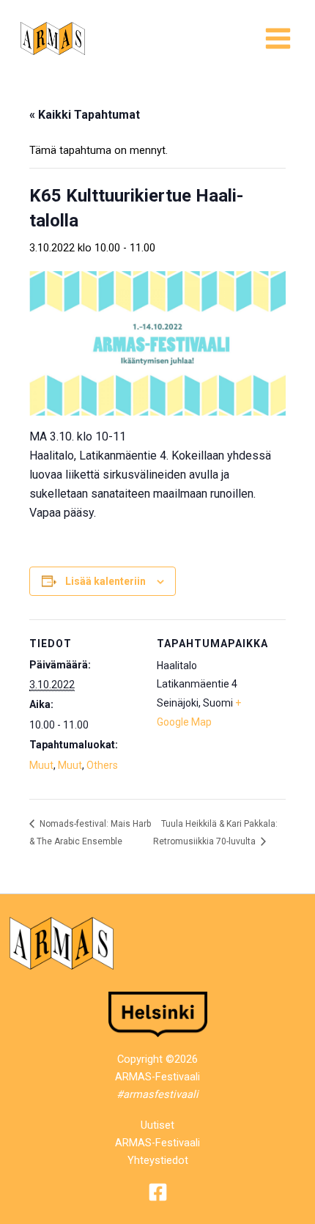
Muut (41, 765)
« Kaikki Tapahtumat (84, 115)
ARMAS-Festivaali (157, 1142)
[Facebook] (158, 1192)
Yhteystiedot (157, 1160)
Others (102, 765)
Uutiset (157, 1125)
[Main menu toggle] (278, 38)
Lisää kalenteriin (105, 581)
